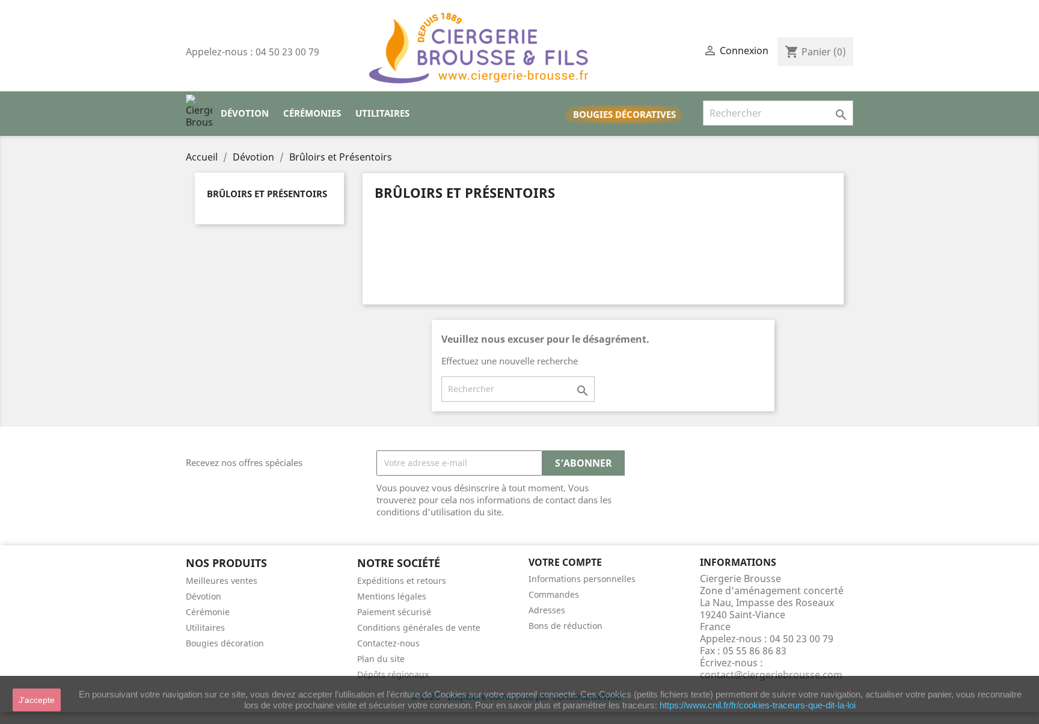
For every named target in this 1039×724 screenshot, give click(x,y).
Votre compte (565, 562)
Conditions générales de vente (418, 627)
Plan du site (381, 658)
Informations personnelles (582, 578)
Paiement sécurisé (394, 612)
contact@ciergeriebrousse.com (771, 674)
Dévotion (245, 113)
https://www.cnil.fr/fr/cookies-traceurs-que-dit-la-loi (758, 705)
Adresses (547, 610)
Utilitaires (382, 113)
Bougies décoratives (624, 114)
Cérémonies (312, 113)
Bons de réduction (565, 625)
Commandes (554, 594)
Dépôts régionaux (393, 674)
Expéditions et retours (401, 580)
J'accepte (37, 700)
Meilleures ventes (221, 580)
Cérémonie (208, 612)
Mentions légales (391, 596)
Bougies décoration (225, 643)
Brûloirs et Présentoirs (267, 194)
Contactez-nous (388, 643)
